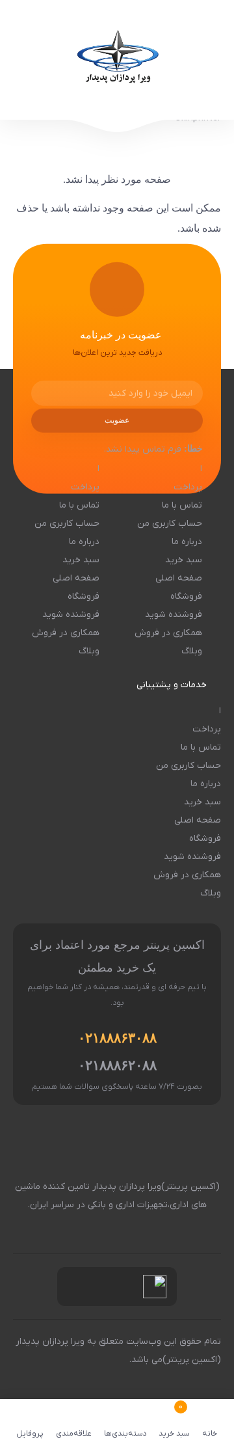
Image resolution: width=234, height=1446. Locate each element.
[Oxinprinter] (117, 60)
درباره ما (187, 542)
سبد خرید (183, 560)
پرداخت (188, 487)
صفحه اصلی (178, 578)
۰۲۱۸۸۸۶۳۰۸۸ (117, 1038)
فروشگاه (186, 596)
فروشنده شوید (173, 614)
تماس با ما (182, 505)
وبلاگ (191, 651)
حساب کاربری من (169, 523)
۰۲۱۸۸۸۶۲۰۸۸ (117, 1065)
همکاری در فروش (168, 633)
